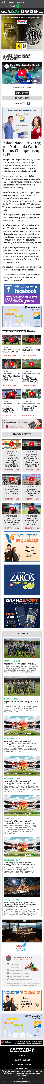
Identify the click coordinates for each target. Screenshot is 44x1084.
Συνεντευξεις (11, 452)
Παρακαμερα (12, 487)
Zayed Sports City (22, 87)
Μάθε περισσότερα (22, 1082)
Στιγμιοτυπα (22, 93)
